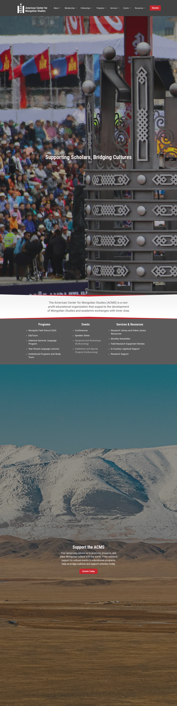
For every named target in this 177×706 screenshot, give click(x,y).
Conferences (81, 330)
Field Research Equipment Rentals (128, 343)
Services (113, 8)
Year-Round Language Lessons (43, 349)
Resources (139, 8)
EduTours (33, 335)
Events (126, 8)
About (56, 8)
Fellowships (85, 8)
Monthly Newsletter (120, 338)
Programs (100, 8)
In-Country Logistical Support (125, 349)
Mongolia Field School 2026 (42, 330)
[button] (155, 8)
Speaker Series (82, 335)
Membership (70, 8)
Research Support (119, 354)
